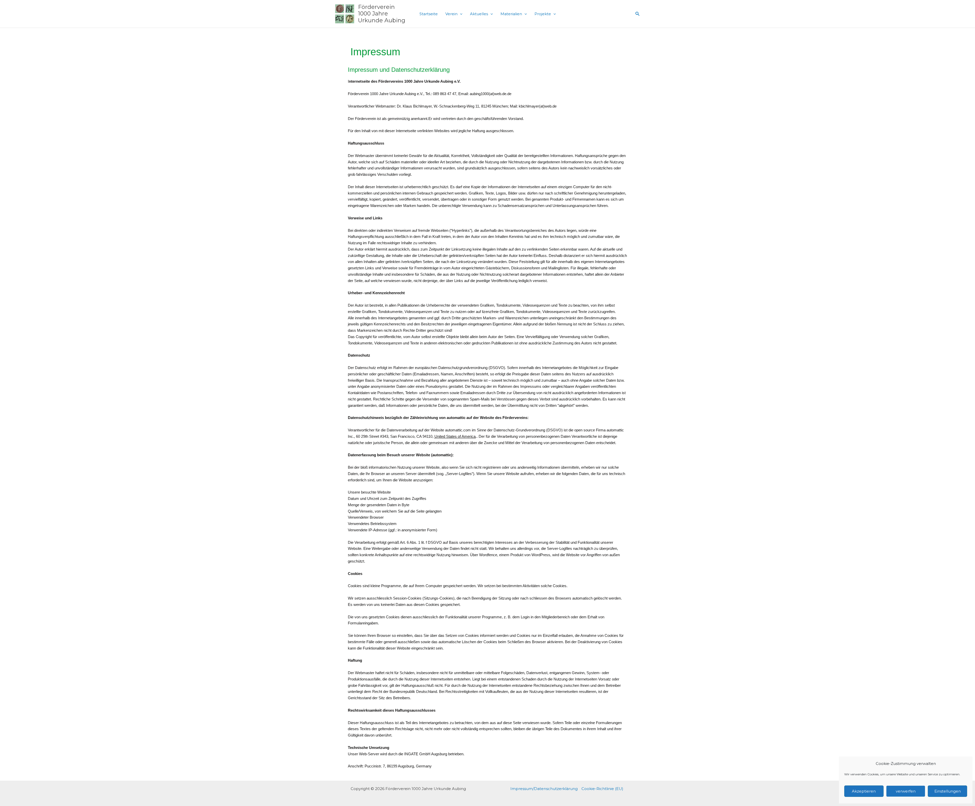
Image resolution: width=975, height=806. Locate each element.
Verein (451, 13)
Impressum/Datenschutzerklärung (544, 788)
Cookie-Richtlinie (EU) (602, 788)
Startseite (428, 13)
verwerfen (906, 791)
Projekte (542, 13)
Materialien (511, 13)
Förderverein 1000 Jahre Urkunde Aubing (381, 14)
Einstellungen (947, 791)
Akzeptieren (864, 791)
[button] (460, 14)
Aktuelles (479, 13)
